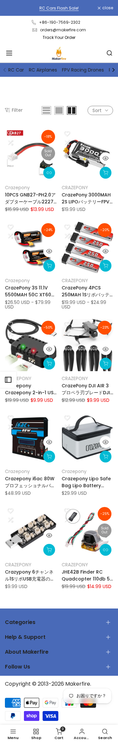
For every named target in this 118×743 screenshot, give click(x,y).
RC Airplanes (43, 70)
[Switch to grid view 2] (71, 110)
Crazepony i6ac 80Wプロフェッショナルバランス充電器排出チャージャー (30, 482)
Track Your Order (59, 37)
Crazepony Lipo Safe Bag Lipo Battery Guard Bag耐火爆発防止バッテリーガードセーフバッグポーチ (87, 482)
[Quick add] (49, 266)
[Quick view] (49, 158)
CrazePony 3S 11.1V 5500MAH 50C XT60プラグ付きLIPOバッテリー (30, 291)
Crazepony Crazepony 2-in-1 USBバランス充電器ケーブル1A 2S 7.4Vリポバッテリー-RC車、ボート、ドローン (30, 389)
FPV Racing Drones (83, 70)
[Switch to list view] (46, 110)
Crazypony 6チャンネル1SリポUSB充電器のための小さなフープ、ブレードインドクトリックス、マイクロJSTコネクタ (30, 575)
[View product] (49, 173)
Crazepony (17, 187)
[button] (10, 133)
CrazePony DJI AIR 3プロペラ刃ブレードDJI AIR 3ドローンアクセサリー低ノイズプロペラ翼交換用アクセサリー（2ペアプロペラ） (87, 389)
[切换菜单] (9, 53)
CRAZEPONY (75, 187)
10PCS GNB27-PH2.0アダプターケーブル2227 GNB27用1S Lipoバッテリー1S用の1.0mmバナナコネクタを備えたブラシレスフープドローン (30, 198)
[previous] (4, 69)
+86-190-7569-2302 (59, 22)
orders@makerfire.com (63, 30)
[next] (113, 69)
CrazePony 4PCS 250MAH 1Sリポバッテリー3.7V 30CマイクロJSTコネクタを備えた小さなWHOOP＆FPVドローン (86, 291)
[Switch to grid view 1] (59, 110)
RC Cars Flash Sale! (59, 8)
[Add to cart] (105, 173)
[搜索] (109, 53)
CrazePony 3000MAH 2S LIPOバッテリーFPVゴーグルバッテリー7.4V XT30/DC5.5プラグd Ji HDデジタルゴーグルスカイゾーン (86, 198)
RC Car (16, 70)
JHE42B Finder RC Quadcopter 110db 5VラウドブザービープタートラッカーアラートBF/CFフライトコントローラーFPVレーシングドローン (87, 575)
